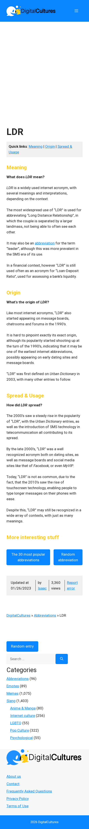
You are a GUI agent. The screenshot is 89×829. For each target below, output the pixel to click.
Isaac (42, 588)
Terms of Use (17, 806)
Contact (12, 784)
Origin (50, 146)
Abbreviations (45, 615)
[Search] (62, 659)
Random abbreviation (68, 557)
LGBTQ (15, 723)
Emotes (12, 686)
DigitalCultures (18, 615)
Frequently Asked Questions (29, 791)
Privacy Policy (17, 798)
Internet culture (22, 715)
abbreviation (45, 243)
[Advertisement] (44, 68)
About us (13, 776)
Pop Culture (19, 730)
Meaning (36, 146)
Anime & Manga (23, 708)
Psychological (21, 738)
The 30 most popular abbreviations (28, 557)
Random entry (22, 646)
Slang (11, 701)
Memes (12, 693)
